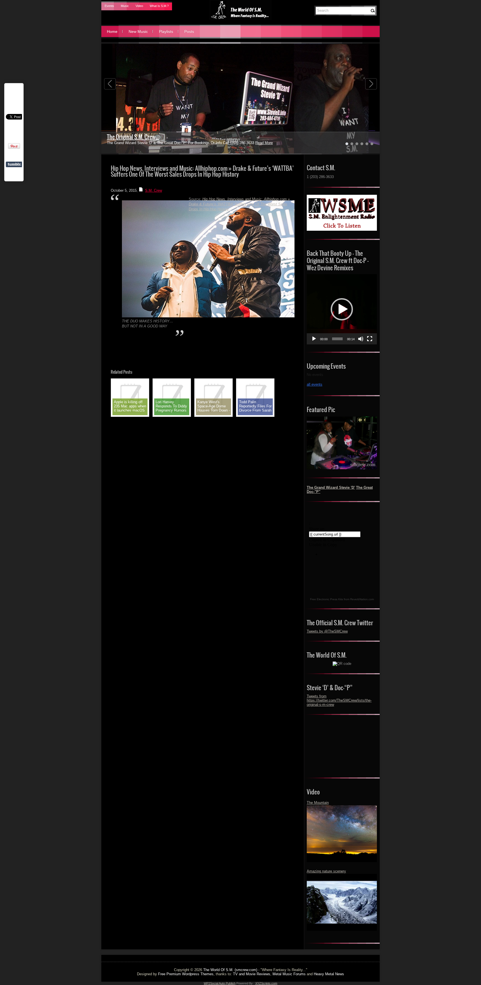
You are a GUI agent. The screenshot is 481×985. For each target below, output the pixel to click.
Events (109, 6)
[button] (342, 309)
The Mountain (318, 803)
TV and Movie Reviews (251, 974)
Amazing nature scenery (326, 871)
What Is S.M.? (159, 6)
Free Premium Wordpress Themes (185, 974)
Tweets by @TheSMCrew (327, 631)
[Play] (314, 339)
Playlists (166, 31)
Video (139, 6)
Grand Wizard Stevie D (131, 137)
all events (314, 384)
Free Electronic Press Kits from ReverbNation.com (342, 599)
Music (125, 6)
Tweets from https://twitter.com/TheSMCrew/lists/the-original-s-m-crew (339, 700)
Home (112, 31)
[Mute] (361, 339)
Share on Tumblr (14, 164)
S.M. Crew (153, 190)
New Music (138, 31)
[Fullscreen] (369, 339)
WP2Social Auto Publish (219, 983)
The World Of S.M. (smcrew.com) (230, 970)
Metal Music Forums (289, 974)
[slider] (337, 338)
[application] (342, 309)
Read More (250, 143)
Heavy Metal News (329, 974)
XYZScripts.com (266, 983)
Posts (189, 31)
